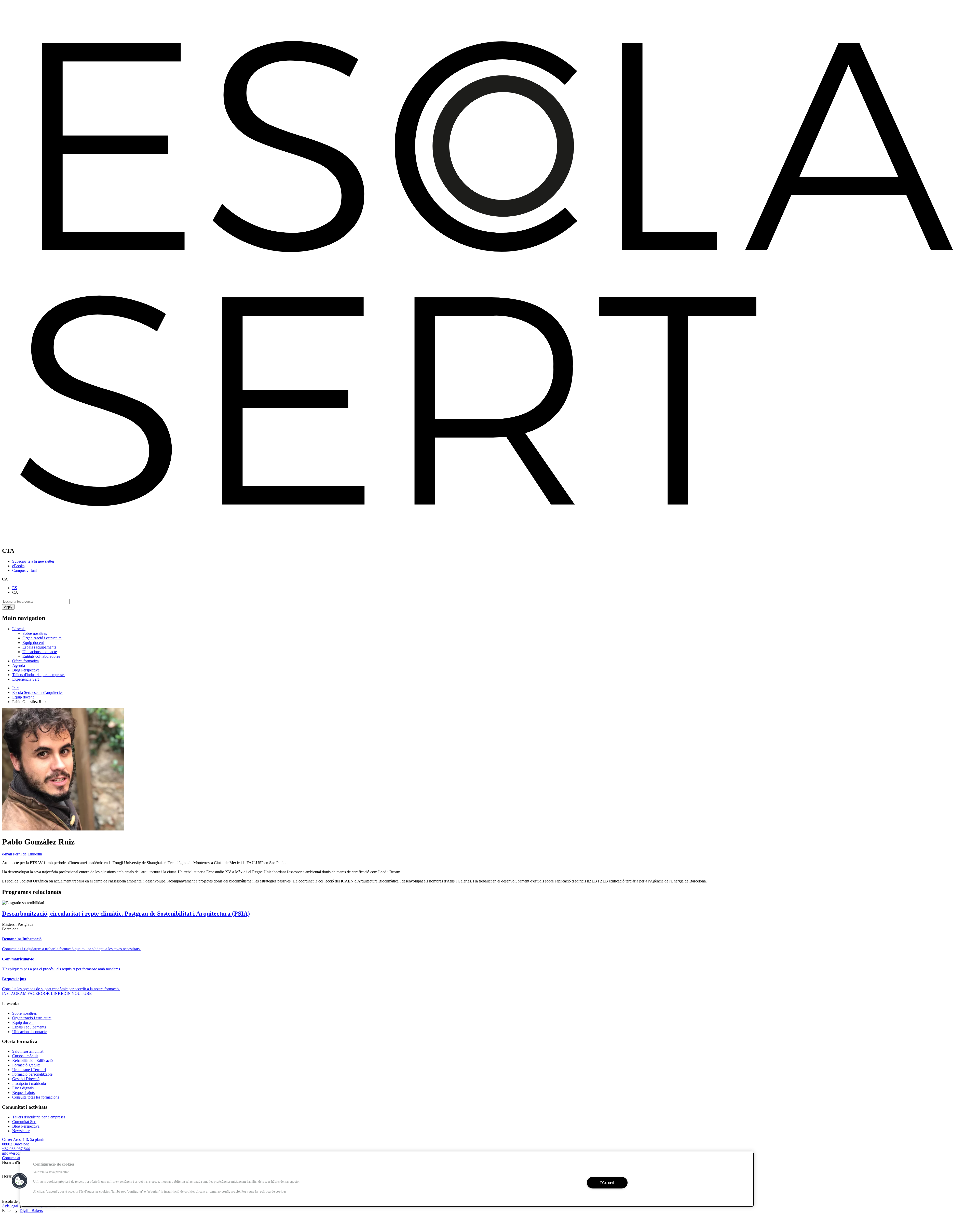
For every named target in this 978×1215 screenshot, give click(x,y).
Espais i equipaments (39, 647)
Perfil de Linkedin (27, 854)
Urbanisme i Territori (29, 1069)
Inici (15, 688)
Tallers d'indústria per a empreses (38, 674)
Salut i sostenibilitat (27, 1051)
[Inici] (489, 540)
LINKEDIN (61, 993)
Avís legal (10, 1206)
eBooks (18, 566)
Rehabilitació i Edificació (32, 1060)
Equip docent (33, 642)
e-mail (7, 854)
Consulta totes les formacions (35, 1097)
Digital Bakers (31, 1210)
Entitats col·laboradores (41, 656)
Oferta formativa (25, 661)
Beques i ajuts (23, 1092)
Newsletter (21, 1131)
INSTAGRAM (14, 993)
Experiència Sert (25, 679)
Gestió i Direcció (25, 1079)
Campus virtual (24, 570)
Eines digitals (23, 1088)
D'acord (607, 1182)
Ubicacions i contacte (39, 652)
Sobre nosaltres (34, 633)
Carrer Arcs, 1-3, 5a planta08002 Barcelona (23, 1141)
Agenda (18, 665)
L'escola (18, 629)
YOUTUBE (82, 993)
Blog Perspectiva (25, 670)
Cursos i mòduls (25, 1056)
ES (14, 588)
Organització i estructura (42, 638)
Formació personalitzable (32, 1074)
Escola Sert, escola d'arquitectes (37, 692)
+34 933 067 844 (16, 1148)
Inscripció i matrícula (29, 1083)
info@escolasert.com (19, 1153)
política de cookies (273, 1191)
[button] (19, 1181)
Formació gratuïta (26, 1065)
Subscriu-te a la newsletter (33, 561)
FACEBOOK (39, 993)
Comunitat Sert (24, 1121)
